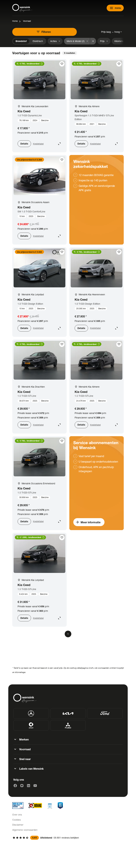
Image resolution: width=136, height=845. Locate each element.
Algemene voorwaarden (24, 829)
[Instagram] (22, 786)
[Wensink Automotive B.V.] (22, 8)
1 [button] (68, 633)
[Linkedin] (29, 786)
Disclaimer (17, 824)
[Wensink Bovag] (35, 805)
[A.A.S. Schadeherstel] (60, 805)
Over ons (17, 814)
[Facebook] (15, 786)
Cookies (16, 819)
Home (15, 21)
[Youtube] (35, 786)
